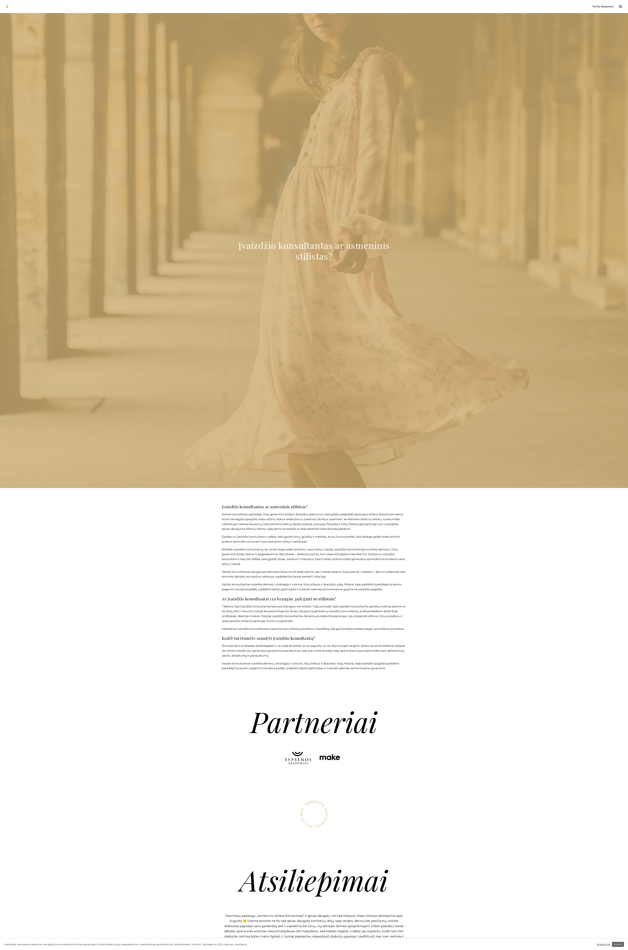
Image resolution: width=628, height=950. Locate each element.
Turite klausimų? (603, 6)
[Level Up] (7, 6)
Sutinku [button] (618, 944)
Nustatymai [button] (603, 944)
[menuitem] (604, 6)
